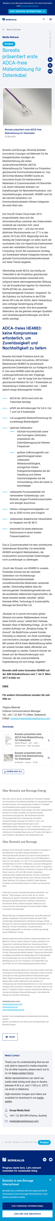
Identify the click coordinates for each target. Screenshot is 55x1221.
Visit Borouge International (28, 1206)
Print (12, 1037)
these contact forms (22, 1073)
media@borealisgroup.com (23, 1121)
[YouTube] (51, 1160)
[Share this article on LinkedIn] (50, 59)
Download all (14, 771)
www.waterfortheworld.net (13, 1010)
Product (9, 43)
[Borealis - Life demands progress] (9, 19)
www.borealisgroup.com (12, 1004)
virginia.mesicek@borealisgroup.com (30, 718)
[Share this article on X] (50, 65)
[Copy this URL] (50, 71)
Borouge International (29, 6)
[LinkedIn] (44, 1160)
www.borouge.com (10, 1007)
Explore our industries (27, 1214)
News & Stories (14, 29)
